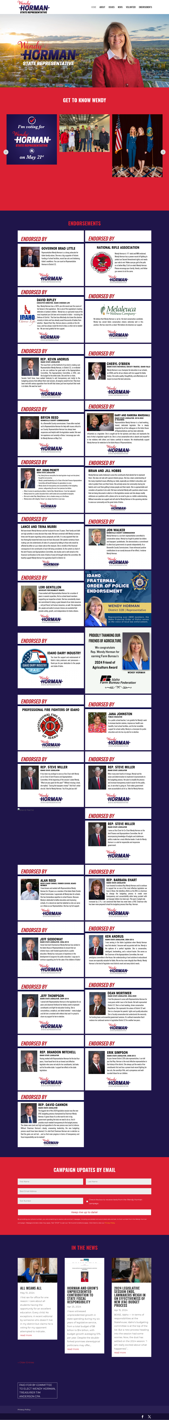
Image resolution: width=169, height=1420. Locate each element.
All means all (31, 1288)
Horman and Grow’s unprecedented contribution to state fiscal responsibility (82, 1294)
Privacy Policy (110, 1223)
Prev (5, 152)
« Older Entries (26, 1362)
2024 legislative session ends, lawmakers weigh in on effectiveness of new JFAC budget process (129, 1296)
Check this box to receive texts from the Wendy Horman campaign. (115, 1201)
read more (26, 1335)
